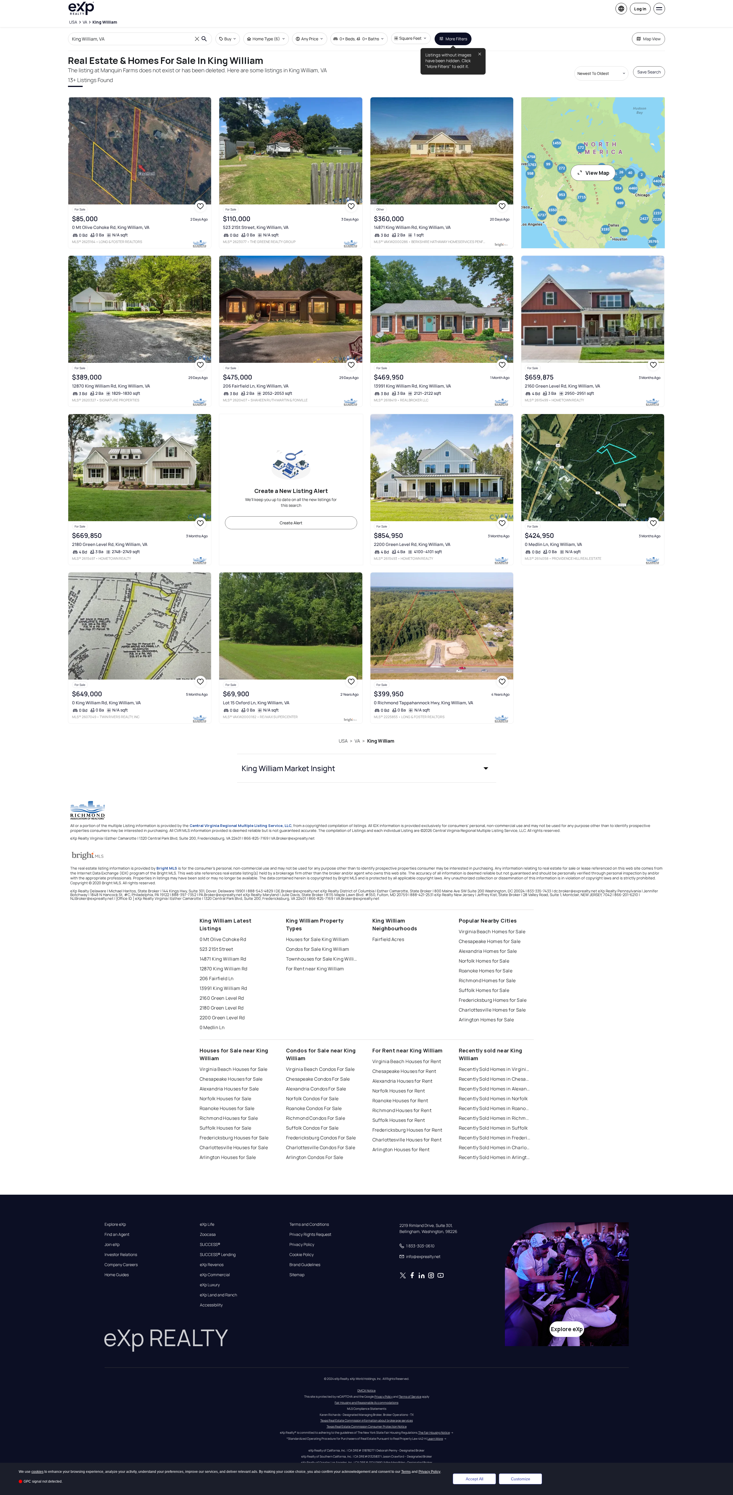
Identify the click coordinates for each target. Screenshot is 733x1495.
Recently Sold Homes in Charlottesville (495, 1147)
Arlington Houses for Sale (228, 1157)
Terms (406, 1472)
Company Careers (121, 1265)
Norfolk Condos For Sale (312, 1098)
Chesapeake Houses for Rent (404, 1071)
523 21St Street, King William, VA (256, 227)
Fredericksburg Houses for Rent (407, 1130)
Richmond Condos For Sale (315, 1118)
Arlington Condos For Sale (314, 1157)
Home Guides (117, 1275)
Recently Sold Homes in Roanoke (495, 1108)
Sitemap (296, 1275)
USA (343, 741)
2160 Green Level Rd (222, 998)
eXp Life (207, 1224)
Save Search (649, 72)
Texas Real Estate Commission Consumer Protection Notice (367, 1426)
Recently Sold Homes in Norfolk (493, 1098)
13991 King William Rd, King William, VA (412, 386)
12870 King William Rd (223, 968)
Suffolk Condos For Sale (312, 1128)
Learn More (435, 1439)
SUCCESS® (210, 1244)
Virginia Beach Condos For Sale (320, 1069)
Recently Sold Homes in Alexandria (495, 1089)
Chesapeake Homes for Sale (490, 941)
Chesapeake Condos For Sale (318, 1079)
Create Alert (291, 522)
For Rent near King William (315, 968)
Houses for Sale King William (317, 939)
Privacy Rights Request (310, 1234)
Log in (640, 9)
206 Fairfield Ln (217, 978)
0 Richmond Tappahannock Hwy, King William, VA (423, 703)
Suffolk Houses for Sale (225, 1128)
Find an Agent (117, 1234)
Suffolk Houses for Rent (398, 1120)
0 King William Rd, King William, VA (106, 703)
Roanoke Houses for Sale (227, 1108)
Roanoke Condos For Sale (314, 1108)
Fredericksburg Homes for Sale (493, 1000)
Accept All (474, 1479)
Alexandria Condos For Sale (316, 1089)
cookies (37, 1472)
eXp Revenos (212, 1265)
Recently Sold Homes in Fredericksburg (495, 1137)
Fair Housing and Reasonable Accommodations (366, 1403)
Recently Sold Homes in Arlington (495, 1157)
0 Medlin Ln (212, 1027)
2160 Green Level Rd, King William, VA (562, 386)
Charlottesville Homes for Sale (492, 1010)
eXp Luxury (210, 1285)
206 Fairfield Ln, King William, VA (256, 386)
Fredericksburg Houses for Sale (234, 1137)
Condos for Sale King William (317, 949)
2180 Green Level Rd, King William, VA (109, 544)
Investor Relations (121, 1255)
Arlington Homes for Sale (486, 1019)
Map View (652, 38)
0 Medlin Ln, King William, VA (553, 544)
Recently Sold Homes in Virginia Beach (495, 1069)
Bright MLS (166, 868)
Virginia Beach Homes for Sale (492, 931)
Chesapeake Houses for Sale (231, 1079)
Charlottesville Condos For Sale (320, 1147)
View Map (597, 172)
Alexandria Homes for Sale (488, 951)
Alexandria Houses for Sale (229, 1089)
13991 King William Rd (223, 988)
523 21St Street (216, 949)
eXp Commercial (215, 1275)
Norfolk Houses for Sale (225, 1098)
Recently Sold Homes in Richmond (495, 1118)
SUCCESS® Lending (218, 1255)
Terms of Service (410, 1397)
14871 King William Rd (223, 959)
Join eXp (112, 1244)
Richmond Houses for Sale (229, 1118)
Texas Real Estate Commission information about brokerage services (366, 1420)
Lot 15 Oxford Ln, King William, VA (256, 703)
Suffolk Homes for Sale (484, 990)
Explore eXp (115, 1224)
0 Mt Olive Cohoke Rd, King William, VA (110, 227)
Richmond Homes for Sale (487, 980)
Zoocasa (208, 1234)
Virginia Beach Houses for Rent (406, 1061)
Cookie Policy (301, 1255)
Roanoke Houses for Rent (400, 1100)
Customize (520, 1479)
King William (381, 741)
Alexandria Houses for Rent (402, 1081)
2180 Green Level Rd (222, 1008)
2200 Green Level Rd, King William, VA (412, 544)
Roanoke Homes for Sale (486, 970)
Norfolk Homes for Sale (484, 961)
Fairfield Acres (388, 939)
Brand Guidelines (304, 1265)
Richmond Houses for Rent (402, 1110)
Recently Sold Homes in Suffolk (493, 1128)
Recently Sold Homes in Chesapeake (495, 1079)
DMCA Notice (366, 1390)
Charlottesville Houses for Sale (234, 1147)
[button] (366, 768)
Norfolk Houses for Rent (398, 1091)
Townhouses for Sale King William (322, 959)
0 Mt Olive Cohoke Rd (223, 939)
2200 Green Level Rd (222, 1017)
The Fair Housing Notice (434, 1433)
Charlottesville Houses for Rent (407, 1140)
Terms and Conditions (309, 1224)
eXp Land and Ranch (218, 1295)
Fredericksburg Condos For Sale (321, 1137)
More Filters (456, 38)
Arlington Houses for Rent (401, 1149)
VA (357, 741)
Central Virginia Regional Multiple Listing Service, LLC (240, 825)
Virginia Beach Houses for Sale (234, 1069)
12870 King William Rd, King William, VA (111, 386)
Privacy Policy (301, 1244)
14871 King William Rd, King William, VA (412, 227)
